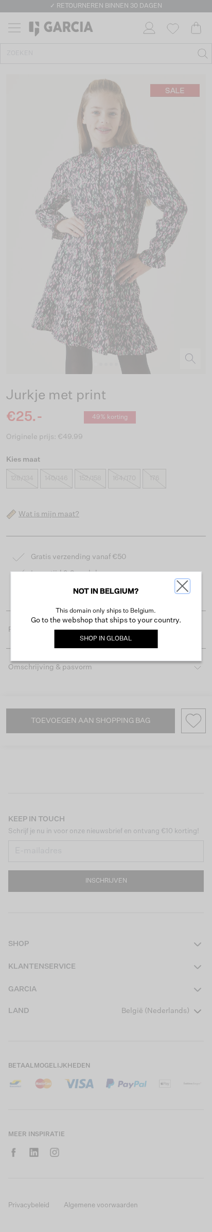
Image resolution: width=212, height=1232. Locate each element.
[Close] (182, 586)
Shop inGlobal (106, 639)
